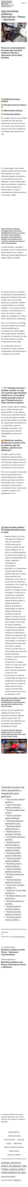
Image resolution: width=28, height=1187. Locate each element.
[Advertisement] (14, 81)
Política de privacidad (8, 1176)
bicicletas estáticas (19, 936)
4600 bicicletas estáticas (13, 110)
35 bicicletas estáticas (12, 114)
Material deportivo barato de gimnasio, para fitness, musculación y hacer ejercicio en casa (7, 3)
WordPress (17, 1180)
